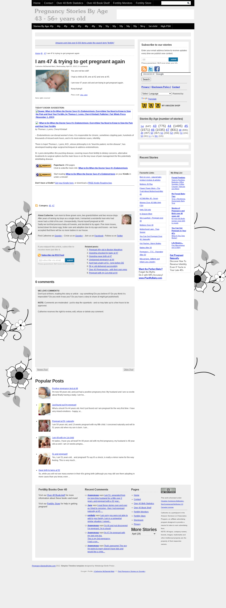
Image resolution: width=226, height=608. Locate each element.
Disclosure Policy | (161, 87)
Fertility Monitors (122, 3)
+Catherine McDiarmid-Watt (104, 571)
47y (79, 26)
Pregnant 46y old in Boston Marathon (105, 250)
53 (181, 133)
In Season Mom (146, 214)
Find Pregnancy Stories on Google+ (131, 571)
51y (107, 26)
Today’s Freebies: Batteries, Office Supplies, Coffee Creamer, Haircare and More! (178, 184)
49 (142, 133)
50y (100, 26)
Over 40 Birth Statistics (70, 3)
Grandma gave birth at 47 (100, 256)
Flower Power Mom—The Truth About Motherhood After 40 (151, 191)
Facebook (98, 236)
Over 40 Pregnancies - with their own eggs (108, 269)
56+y (142, 26)
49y (93, 26)
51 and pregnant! (60, 454)
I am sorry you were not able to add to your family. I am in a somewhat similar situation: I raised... (108, 518)
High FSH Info (145, 210)
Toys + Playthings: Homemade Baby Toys (178, 201)
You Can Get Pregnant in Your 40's (179, 230)
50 (152, 133)
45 (42, 53)
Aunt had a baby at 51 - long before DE (106, 263)
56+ (156, 136)
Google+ (58, 236)
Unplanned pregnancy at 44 (101, 259)
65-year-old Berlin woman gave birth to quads (178, 221)
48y (86, 26)
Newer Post (42, 369)
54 (142, 136)
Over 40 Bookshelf (56, 495)
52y (114, 26)
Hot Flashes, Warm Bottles (150, 243)
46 (153, 129)
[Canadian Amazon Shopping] (151, 106)
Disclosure (138, 520)
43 (155, 126)
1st (142, 126)
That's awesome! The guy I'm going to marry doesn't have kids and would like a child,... (107, 549)
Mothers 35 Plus (146, 184)
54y (128, 26)
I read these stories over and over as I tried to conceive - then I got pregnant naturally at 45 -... (107, 508)
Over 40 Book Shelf (98, 3)
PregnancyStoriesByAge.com (44, 566)
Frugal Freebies (178, 177)
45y (65, 26)
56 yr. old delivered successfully (103, 266)
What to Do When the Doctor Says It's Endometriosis (103, 168)
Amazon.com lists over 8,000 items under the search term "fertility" (84, 43)
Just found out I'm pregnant (64, 405)
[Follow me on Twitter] (150, 69)
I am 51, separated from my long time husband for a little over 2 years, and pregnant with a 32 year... (106, 498)
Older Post (128, 369)
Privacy (137, 524)
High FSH (166, 26)
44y (58, 26)
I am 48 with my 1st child (63, 437)
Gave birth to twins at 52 (49, 470)
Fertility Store (143, 3)
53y (121, 26)
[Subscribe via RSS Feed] (144, 69)
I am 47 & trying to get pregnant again (80, 61)
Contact (48, 3)
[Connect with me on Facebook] (157, 69)
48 (180, 130)
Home (37, 3)
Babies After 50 (146, 248)
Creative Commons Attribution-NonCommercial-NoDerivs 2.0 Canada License (172, 504)
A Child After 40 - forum (149, 198)
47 (45, 53)
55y (135, 26)
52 (171, 133)
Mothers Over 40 (146, 225)
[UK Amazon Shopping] (158, 106)
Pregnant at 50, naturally (63, 421)
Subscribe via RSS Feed (52, 255)
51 (161, 133)
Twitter (120, 236)
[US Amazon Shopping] (144, 106)
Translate (152, 99)
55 (150, 136)
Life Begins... (177, 243)
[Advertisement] (155, 14)
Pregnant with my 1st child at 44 (103, 273)
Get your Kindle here (64, 183)
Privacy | (145, 87)
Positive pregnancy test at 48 (65, 388)
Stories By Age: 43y (43, 26)
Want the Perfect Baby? (151, 269)
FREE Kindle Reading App (100, 183)
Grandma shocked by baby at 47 (103, 253)
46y (72, 26)
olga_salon (84, 95)
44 (169, 126)
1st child (153, 26)
